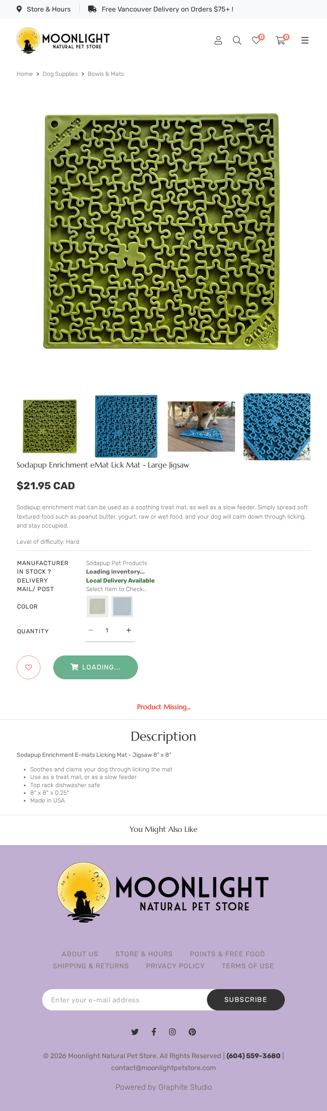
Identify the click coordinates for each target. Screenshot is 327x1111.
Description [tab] (163, 736)
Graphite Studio (185, 1087)
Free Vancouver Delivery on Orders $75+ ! (166, 9)
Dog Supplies (60, 74)
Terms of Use (248, 966)
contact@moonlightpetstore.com (163, 1068)
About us (80, 954)
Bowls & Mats (106, 74)
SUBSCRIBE (246, 1000)
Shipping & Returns (91, 966)
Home (25, 74)
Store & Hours (48, 9)
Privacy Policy (175, 966)
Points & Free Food (227, 954)
